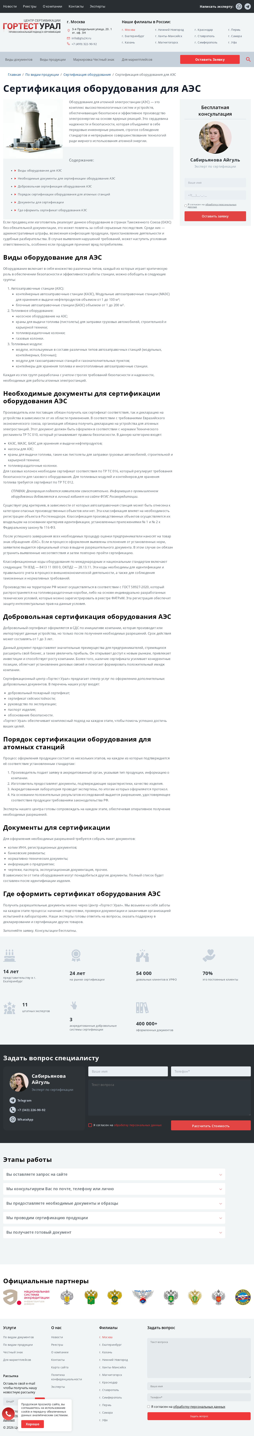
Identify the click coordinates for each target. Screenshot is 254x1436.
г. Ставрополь (205, 36)
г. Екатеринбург (133, 36)
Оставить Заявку (210, 59)
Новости (10, 6)
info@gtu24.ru (81, 38)
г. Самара (235, 36)
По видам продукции (18, 1345)
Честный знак (13, 1352)
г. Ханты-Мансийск (168, 36)
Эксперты (97, 6)
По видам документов (18, 1337)
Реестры (29, 6)
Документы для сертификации (41, 202)
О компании (52, 6)
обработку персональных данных (212, 205)
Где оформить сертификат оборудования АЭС (52, 210)
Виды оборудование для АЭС (40, 170)
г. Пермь (234, 30)
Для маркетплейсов (137, 59)
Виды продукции (53, 59)
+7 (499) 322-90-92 (84, 44)
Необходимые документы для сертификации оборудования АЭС (66, 178)
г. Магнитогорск (166, 42)
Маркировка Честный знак (93, 59)
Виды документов (18, 59)
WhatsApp (25, 1119)
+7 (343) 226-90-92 (31, 1110)
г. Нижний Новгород (169, 30)
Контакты (76, 6)
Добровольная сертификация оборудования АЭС (55, 186)
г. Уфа (232, 42)
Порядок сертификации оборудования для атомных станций (64, 194)
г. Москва (128, 30)
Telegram (24, 1100)
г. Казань (128, 42)
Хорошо (32, 1424)
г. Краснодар (204, 30)
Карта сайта (59, 1367)
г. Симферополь (206, 42)
